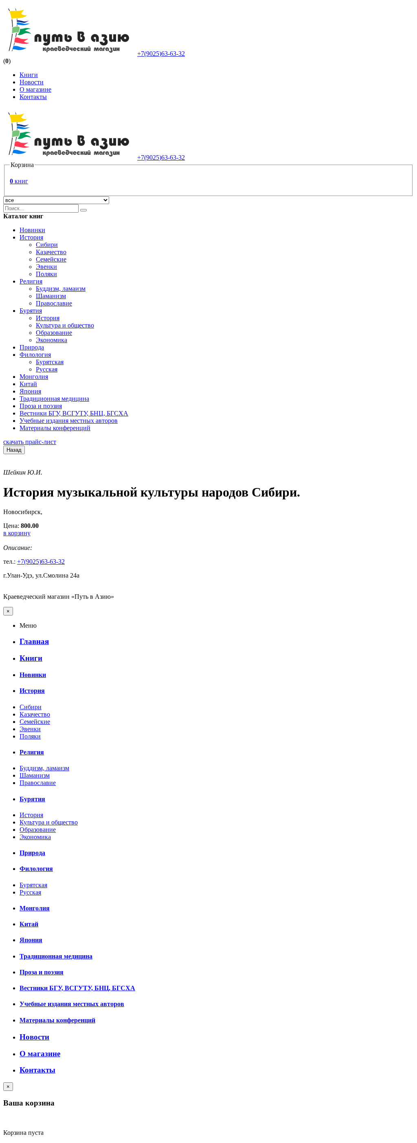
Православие (54, 303)
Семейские (51, 259)
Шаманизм (51, 295)
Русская (46, 369)
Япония (30, 391)
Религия (31, 281)
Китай (28, 383)
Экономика (51, 339)
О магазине (35, 89)
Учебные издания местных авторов (69, 420)
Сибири (47, 244)
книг (19, 181)
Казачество (51, 251)
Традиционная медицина (54, 398)
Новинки (32, 229)
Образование (54, 332)
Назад (14, 450)
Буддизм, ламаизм (61, 288)
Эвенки (46, 266)
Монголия (34, 376)
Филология (35, 354)
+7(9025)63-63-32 (161, 53)
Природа (32, 347)
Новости (32, 82)
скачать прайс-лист (29, 441)
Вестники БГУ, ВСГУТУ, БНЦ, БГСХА (74, 413)
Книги (29, 74)
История (31, 237)
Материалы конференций (55, 427)
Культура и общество (65, 325)
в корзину (17, 533)
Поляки (46, 273)
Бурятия (31, 310)
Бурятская (50, 361)
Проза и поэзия (41, 405)
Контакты (33, 96)
